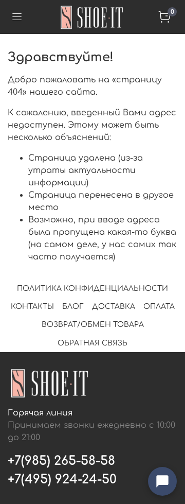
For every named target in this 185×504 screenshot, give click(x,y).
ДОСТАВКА (113, 306)
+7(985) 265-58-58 (61, 461)
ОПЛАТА (159, 306)
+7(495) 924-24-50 (62, 479)
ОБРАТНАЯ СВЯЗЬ (92, 343)
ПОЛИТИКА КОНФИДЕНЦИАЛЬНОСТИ (92, 288)
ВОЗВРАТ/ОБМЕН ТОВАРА (93, 324)
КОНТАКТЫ (32, 306)
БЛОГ (73, 306)
